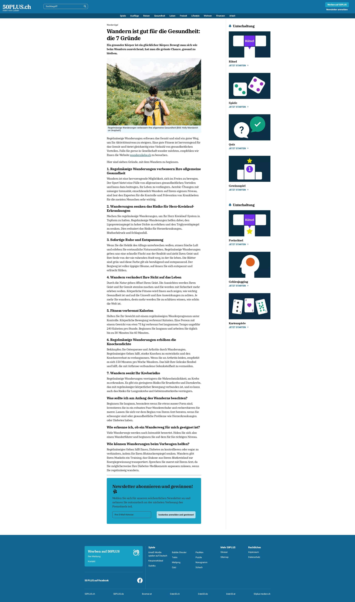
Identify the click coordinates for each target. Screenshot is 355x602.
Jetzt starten (237, 65)
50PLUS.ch (90, 594)
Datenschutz (254, 557)
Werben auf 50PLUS (337, 4)
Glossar (224, 552)
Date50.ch (175, 594)
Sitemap (224, 557)
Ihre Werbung (94, 556)
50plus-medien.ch (262, 594)
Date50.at (230, 594)
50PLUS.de (118, 594)
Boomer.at (147, 594)
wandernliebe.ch (140, 155)
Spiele (151, 547)
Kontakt (91, 561)
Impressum (253, 552)
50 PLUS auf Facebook (97, 580)
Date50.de (203, 594)
